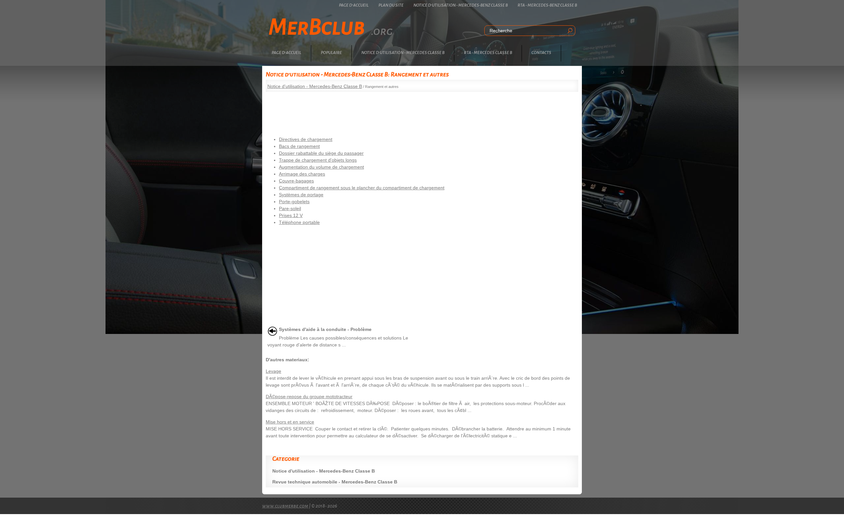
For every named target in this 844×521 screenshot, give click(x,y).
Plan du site (391, 5)
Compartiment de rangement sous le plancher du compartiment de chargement (361, 187)
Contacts (541, 52)
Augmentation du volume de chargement (321, 167)
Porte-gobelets (294, 201)
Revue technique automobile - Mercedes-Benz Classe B (334, 481)
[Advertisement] (422, 111)
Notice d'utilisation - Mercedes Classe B (402, 52)
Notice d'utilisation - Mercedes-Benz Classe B (460, 5)
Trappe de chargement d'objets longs (318, 160)
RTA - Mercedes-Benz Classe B (547, 5)
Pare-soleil (290, 208)
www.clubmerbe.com (285, 505)
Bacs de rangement (299, 146)
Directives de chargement (305, 139)
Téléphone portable (299, 222)
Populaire (331, 52)
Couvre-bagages (296, 180)
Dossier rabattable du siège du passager (321, 153)
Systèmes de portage (301, 194)
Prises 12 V (291, 215)
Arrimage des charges (302, 174)
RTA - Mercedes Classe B (488, 52)
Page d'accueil (354, 5)
